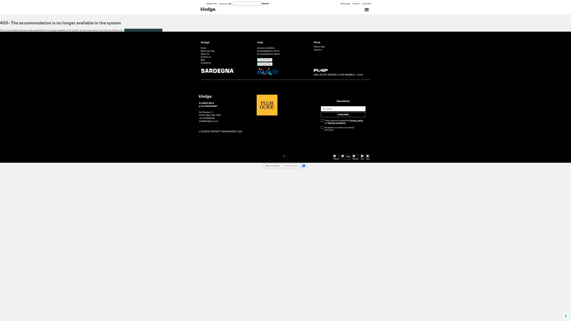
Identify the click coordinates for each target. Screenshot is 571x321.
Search (265, 3)
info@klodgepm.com (208, 120)
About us (205, 53)
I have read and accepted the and (343, 121)
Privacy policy (356, 120)
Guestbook (206, 62)
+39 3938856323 (207, 118)
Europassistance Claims (268, 53)
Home (203, 47)
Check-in (356, 3)
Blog (203, 59)
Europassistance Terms (268, 50)
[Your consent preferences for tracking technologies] (566, 316)
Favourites (367, 3)
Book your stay (208, 50)
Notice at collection (273, 166)
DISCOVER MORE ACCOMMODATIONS (143, 30)
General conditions (266, 47)
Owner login (345, 3)
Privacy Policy (265, 64)
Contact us (206, 56)
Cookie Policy (265, 60)
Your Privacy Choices (290, 166)
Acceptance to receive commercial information (339, 128)
